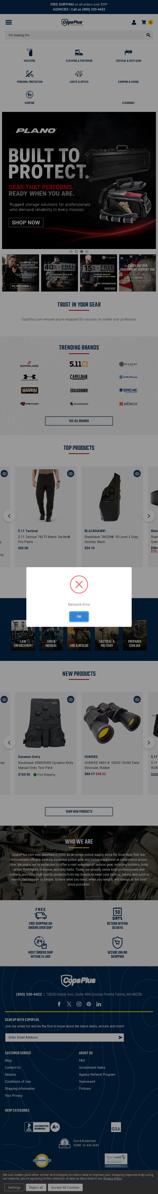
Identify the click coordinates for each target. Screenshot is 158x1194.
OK (79, 616)
